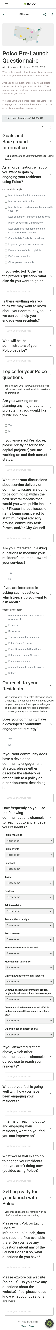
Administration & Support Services (26, 667)
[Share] (45, 14)
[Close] (4, 14)
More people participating (21, 201)
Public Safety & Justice (20, 643)
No (9, 431)
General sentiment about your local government (26, 617)
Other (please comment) (21, 262)
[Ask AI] (49, 1323)
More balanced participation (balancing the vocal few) (31, 209)
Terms (24, 1326)
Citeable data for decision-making (26, 238)
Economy (13, 625)
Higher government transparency (25, 222)
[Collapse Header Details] (51, 142)
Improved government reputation (25, 244)
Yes (10, 425)
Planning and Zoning (19, 661)
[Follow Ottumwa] (52, 14)
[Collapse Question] (51, 175)
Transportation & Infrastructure (24, 637)
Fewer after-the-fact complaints (24, 250)
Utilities (12, 673)
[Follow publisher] (52, 14)
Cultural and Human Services (23, 655)
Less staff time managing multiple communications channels (26, 230)
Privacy (31, 1326)
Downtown (14, 631)
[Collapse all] (42, 127)
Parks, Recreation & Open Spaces (25, 649)
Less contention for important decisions (29, 216)
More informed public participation (26, 195)
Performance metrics (19, 256)
